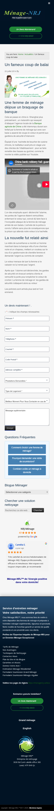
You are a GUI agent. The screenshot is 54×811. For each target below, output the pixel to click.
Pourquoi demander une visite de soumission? (27, 460)
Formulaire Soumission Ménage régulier (20, 675)
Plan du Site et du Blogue (14, 659)
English (27, 728)
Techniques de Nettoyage (14, 653)
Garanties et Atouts (11, 662)
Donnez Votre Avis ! (11, 665)
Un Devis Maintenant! (25, 29)
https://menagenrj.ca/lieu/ (39, 683)
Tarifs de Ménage (11, 646)
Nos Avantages (9, 650)
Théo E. (19, 544)
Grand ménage (27, 720)
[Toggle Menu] (49, 3)
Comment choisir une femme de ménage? (27, 449)
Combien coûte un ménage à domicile (27, 470)
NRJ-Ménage (27, 528)
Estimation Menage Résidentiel (17, 669)
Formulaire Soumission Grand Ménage (20, 672)
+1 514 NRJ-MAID (25, 36)
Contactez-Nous (10, 656)
